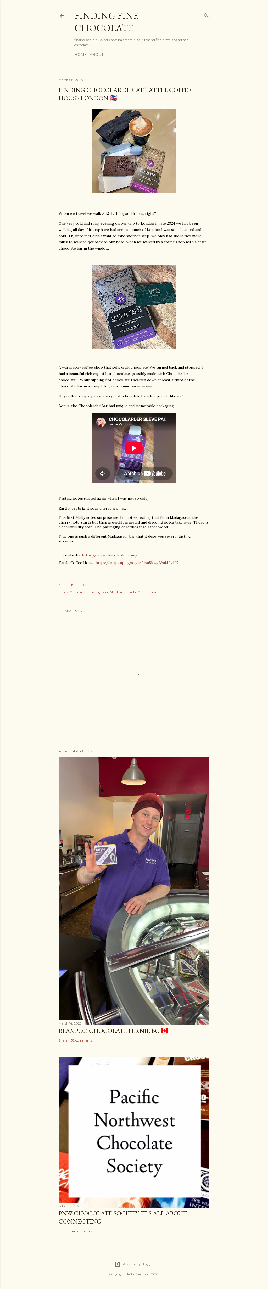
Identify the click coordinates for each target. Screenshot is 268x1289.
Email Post (79, 585)
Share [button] (63, 585)
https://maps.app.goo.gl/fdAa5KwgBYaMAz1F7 (137, 562)
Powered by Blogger (138, 1264)
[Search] (206, 14)
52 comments (81, 1040)
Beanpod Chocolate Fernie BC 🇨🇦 (114, 1031)
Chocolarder (79, 592)
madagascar (99, 592)
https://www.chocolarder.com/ (110, 555)
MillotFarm (118, 592)
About (96, 54)
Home (80, 54)
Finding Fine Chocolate (106, 21)
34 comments (81, 1231)
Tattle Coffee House (142, 592)
